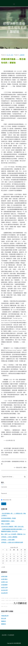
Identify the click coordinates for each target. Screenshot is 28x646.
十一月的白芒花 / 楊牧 (20, 467)
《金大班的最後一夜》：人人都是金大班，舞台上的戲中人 (13, 514)
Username (4, 487)
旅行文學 (11, 603)
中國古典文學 (4, 615)
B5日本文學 (4, 590)
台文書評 (17, 600)
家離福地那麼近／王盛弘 (7, 521)
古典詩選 (3, 600)
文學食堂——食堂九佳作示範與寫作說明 (12, 542)
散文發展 (6, 598)
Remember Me (7, 500)
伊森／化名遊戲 (5, 524)
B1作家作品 (21, 600)
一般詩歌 (6, 600)
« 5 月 (3, 567)
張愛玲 (2, 606)
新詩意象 (24, 598)
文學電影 (3, 598)
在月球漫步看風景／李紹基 (8, 518)
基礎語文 (3, 624)
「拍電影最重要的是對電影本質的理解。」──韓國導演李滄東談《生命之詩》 (13, 530)
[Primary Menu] (14, 4)
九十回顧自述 (20, 603)
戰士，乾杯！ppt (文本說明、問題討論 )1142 (13, 534)
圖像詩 (17, 598)
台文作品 (10, 598)
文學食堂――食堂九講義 (7, 539)
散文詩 (3, 603)
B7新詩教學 (4, 584)
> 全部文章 (21, 55)
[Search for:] (14, 477)
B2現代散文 (4, 579)
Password (4, 493)
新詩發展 (14, 598)
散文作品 (5, 606)
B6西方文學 (4, 587)
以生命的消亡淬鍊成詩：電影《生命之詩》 (12, 526)
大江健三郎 (7, 603)
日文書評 (13, 600)
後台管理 (4, 635)
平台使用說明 (11, 635)
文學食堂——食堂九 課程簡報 (9, 537)
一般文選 (20, 598)
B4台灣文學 (4, 593)
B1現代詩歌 (4, 576)
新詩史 (10, 600)
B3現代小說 (4, 582)
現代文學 (3, 618)
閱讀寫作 (3, 621)
